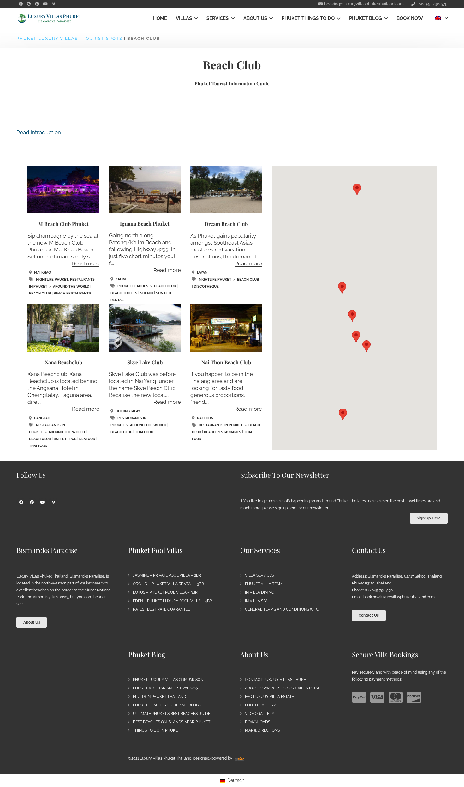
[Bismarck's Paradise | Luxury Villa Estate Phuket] (49, 18)
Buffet (60, 439)
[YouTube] (45, 4)
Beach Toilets (123, 293)
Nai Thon (205, 418)
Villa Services (259, 575)
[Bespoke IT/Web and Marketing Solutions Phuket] (239, 758)
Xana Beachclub (63, 362)
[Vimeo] (53, 4)
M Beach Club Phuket (63, 224)
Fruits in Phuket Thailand (159, 696)
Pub (72, 439)
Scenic (146, 293)
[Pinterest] (37, 4)
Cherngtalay (128, 411)
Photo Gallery (260, 705)
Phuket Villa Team (264, 584)
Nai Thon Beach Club (226, 362)
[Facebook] (20, 4)
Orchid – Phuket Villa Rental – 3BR (168, 584)
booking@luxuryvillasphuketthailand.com (399, 597)
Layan (202, 272)
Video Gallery (259, 713)
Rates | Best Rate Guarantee (161, 609)
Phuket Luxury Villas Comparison (168, 679)
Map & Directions (262, 730)
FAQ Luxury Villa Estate (269, 696)
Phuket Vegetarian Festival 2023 (165, 688)
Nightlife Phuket (52, 279)
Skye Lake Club (145, 362)
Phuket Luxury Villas (47, 38)
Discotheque (206, 286)
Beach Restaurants (72, 293)
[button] (195, 18)
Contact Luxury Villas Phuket (276, 679)
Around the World (71, 286)
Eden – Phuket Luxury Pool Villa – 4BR (172, 601)
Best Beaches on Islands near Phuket (171, 722)
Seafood (87, 439)
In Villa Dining (259, 592)
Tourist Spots (102, 38)
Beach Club (40, 293)
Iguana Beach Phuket (145, 223)
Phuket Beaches (132, 286)
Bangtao (42, 418)
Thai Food (38, 446)
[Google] (29, 4)
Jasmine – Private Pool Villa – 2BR (167, 575)
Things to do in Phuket (156, 730)
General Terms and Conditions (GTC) (282, 609)
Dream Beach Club (226, 224)
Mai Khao (42, 272)
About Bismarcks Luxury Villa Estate (283, 688)
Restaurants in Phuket (221, 425)
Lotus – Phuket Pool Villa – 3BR (165, 592)
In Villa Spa (256, 601)
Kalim (121, 279)
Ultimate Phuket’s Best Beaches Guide (171, 713)
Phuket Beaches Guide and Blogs (167, 705)
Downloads (257, 722)
